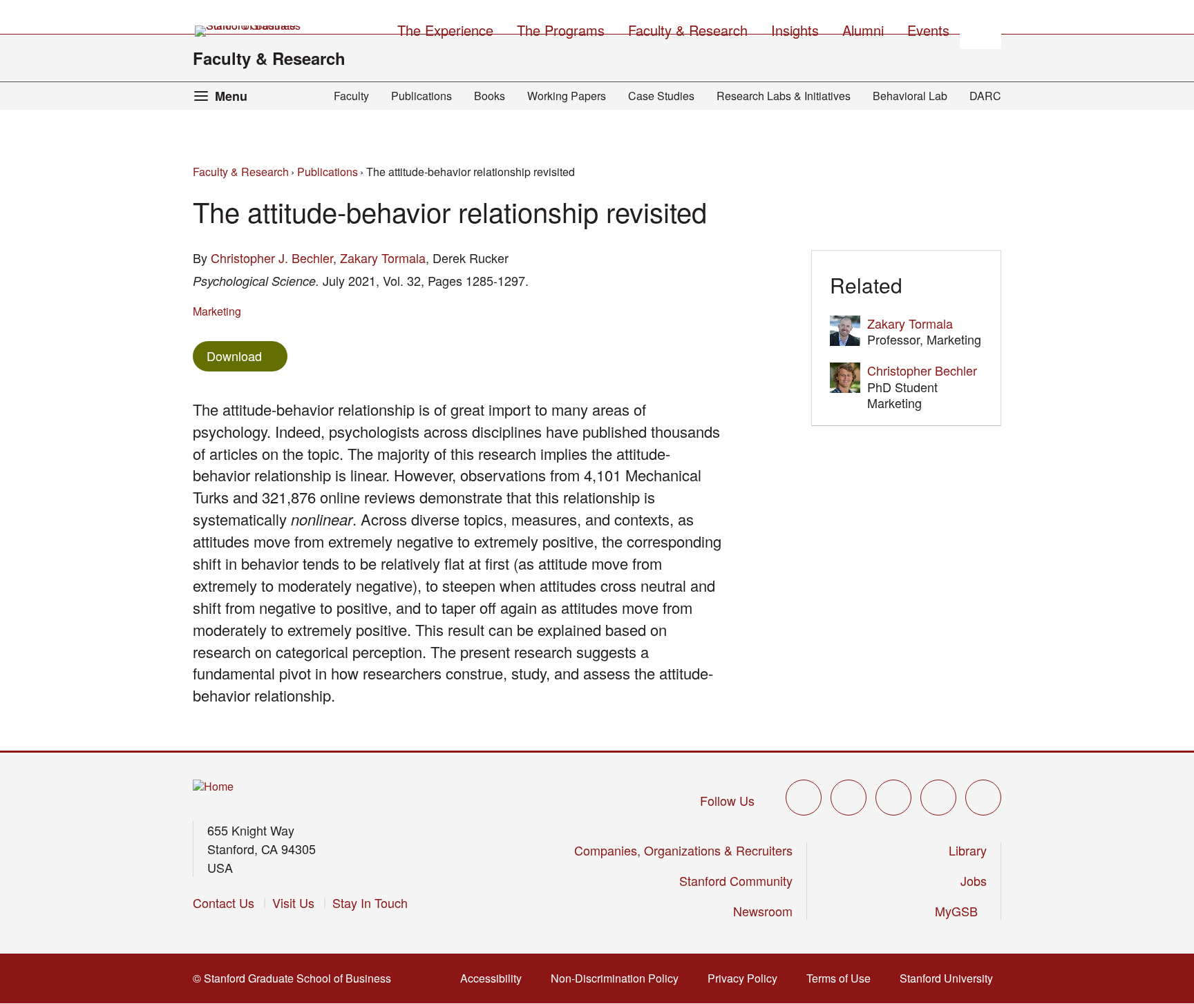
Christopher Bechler (922, 370)
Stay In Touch (370, 902)
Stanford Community (736, 880)
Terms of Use (842, 978)
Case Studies (661, 96)
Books (489, 96)
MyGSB (961, 911)
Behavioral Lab (910, 96)
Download (234, 356)
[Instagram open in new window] (893, 797)
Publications (421, 96)
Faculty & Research (269, 58)
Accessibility (495, 978)
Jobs (973, 880)
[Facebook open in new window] (848, 797)
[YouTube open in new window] (938, 797)
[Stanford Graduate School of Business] (249, 31)
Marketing (217, 311)
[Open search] (980, 28)
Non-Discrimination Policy (619, 978)
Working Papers (566, 96)
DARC (985, 96)
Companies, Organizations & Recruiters (683, 850)
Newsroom (763, 911)
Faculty (351, 96)
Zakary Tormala (383, 258)
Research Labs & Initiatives (784, 96)
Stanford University (950, 978)
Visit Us (293, 902)
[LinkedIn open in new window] (983, 797)
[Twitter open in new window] (804, 797)
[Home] (213, 787)
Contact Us (223, 902)
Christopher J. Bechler (272, 258)
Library (968, 850)
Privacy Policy (747, 978)
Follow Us (727, 800)
